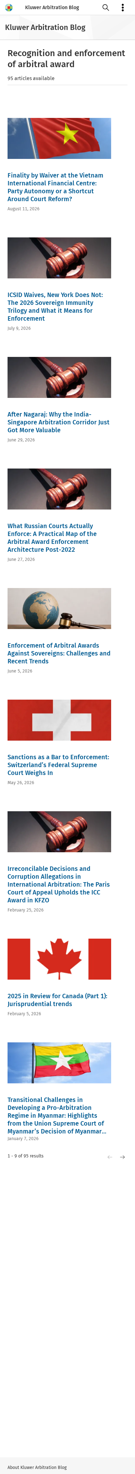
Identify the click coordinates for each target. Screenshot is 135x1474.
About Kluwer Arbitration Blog (37, 1467)
